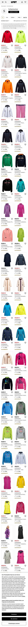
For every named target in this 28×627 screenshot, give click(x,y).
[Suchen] (5, 2)
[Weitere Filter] (2, 17)
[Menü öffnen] (2, 2)
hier (15, 28)
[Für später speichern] (11, 45)
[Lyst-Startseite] (14, 2)
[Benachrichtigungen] (22, 2)
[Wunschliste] (25, 2)
